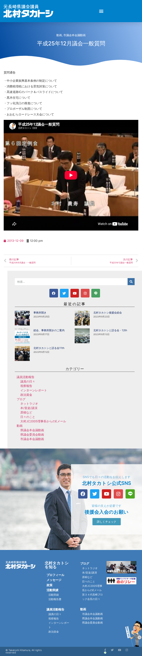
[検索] (131, 281)
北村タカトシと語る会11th (48, 347)
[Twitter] (64, 293)
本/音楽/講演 (28, 408)
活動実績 (52, 590)
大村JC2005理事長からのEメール (43, 421)
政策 (50, 585)
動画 (59, 35)
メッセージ (54, 580)
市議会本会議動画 (74, 35)
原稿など (26, 412)
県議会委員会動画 (32, 434)
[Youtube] (74, 293)
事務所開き (39, 312)
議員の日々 (27, 381)
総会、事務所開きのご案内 (49, 330)
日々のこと (27, 417)
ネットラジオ (29, 403)
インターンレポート (33, 390)
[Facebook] (53, 293)
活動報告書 (54, 599)
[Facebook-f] (105, 650)
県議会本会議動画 (32, 430)
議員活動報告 (25, 377)
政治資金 (26, 395)
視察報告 (26, 386)
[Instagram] (85, 293)
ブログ (21, 399)
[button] (101, 11)
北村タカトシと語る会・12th (110, 330)
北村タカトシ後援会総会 (107, 312)
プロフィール (55, 575)
